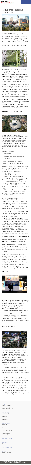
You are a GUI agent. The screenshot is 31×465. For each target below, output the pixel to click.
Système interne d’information (19, 462)
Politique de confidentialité (6, 462)
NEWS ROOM (4, 442)
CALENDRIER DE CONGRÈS (7, 438)
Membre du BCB (5, 419)
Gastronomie (4, 428)
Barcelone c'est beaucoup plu (7, 408)
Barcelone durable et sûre (6, 405)
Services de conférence (6, 433)
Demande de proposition (6, 452)
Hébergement (4, 424)
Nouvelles (3, 443)
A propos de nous (4, 463)
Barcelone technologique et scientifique (9, 407)
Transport (3, 431)
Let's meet (3, 418)
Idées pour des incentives (6, 434)
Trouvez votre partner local (7, 430)
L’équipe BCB (4, 416)
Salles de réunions (5, 426)
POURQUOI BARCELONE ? (7, 404)
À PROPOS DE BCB (5, 412)
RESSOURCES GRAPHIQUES (7, 447)
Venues (3, 427)
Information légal (17, 461)
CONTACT (4, 451)
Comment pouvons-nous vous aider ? (9, 415)
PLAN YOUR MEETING (6, 423)
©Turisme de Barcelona (7, 461)
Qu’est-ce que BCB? (5, 413)
